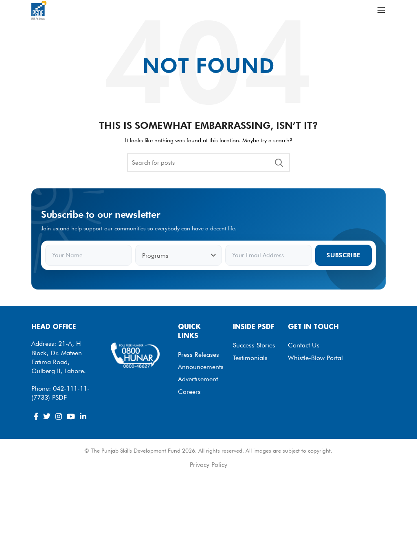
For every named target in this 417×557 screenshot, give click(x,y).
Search (279, 162)
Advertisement (198, 379)
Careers (189, 392)
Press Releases (198, 354)
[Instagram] (58, 416)
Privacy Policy (208, 465)
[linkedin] (83, 416)
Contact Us (304, 345)
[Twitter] (47, 416)
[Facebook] (36, 416)
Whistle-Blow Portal (315, 358)
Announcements (201, 367)
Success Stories (254, 345)
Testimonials (250, 358)
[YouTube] (70, 416)
